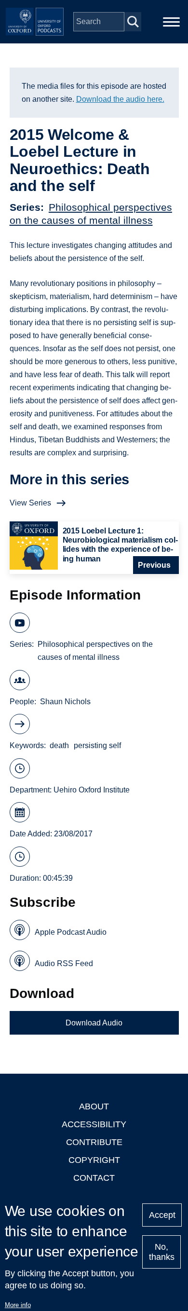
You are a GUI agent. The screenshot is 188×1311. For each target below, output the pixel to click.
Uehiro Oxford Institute (92, 790)
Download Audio (94, 1023)
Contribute (94, 1142)
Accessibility (94, 1124)
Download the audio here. (120, 99)
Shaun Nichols (65, 701)
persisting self (97, 745)
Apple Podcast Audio (71, 932)
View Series (30, 503)
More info (18, 1305)
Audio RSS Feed (64, 963)
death (59, 745)
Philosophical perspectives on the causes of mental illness (95, 650)
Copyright (94, 1160)
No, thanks (162, 1252)
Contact (94, 1178)
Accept (162, 1215)
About (94, 1106)
